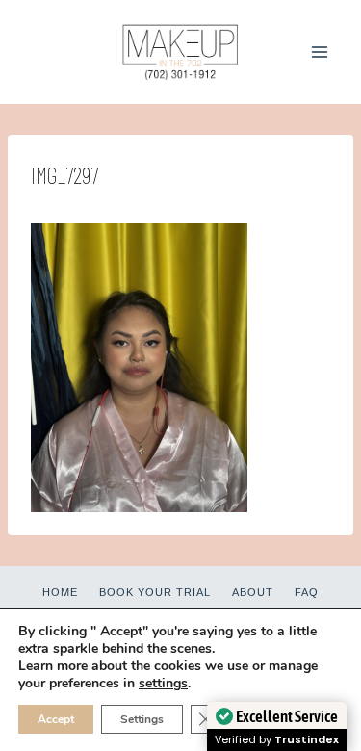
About (252, 592)
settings (163, 683)
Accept (56, 719)
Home (60, 592)
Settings (142, 719)
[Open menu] (319, 51)
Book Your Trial (155, 592)
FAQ (307, 592)
